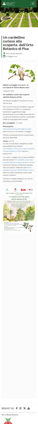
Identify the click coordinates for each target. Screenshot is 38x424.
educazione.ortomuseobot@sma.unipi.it (17, 129)
